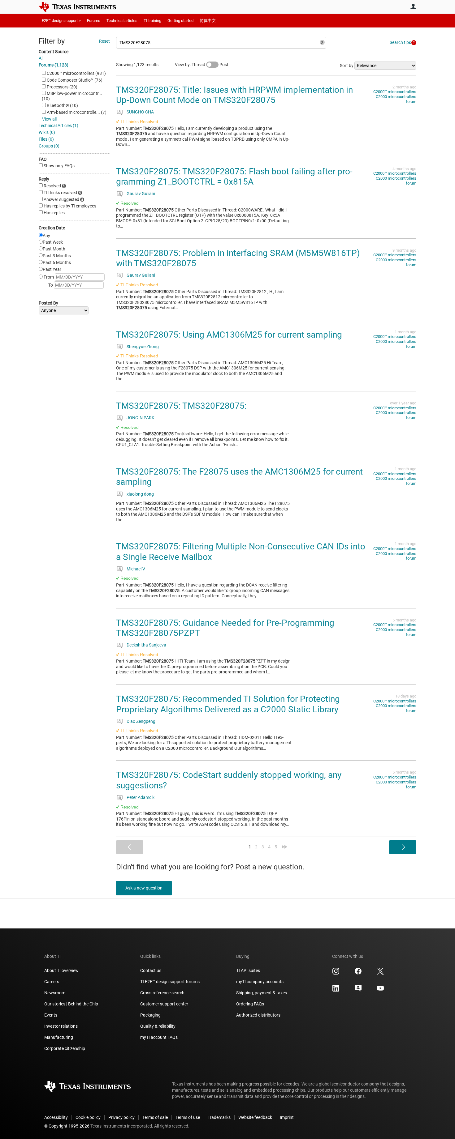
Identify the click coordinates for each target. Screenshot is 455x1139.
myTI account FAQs (159, 1037)
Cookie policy (88, 1117)
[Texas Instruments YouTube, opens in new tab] (380, 990)
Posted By (48, 303)
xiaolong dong (140, 494)
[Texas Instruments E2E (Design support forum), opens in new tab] (358, 990)
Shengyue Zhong (143, 346)
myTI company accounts (260, 981)
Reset (104, 41)
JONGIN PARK (140, 417)
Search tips (400, 42)
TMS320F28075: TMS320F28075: (181, 406)
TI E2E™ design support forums (170, 981)
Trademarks (219, 1117)
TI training (152, 20)
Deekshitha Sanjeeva (146, 644)
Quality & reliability (158, 1026)
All (41, 58)
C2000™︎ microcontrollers (394, 91)
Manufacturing (58, 1037)
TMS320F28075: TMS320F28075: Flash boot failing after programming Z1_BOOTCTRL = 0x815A (234, 176)
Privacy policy (121, 1117)
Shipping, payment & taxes (261, 992)
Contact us (150, 970)
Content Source (53, 51)
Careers (51, 981)
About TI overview (61, 970)
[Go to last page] (284, 847)
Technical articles (121, 20)
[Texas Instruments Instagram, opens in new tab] (336, 973)
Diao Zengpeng (141, 721)
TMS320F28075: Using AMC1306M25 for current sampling (229, 335)
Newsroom (54, 992)
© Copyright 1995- (66, 1126)
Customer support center (164, 1003)
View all (49, 119)
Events (50, 1015)
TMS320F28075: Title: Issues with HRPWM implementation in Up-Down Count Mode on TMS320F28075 (234, 95)
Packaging (150, 1015)
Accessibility (56, 1117)
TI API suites (248, 970)
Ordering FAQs (250, 1003)
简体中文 (208, 20)
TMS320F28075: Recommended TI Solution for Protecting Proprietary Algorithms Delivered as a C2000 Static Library (228, 704)
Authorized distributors (258, 1015)
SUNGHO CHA (140, 111)
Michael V (136, 568)
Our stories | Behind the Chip (71, 1003)
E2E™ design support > (61, 20)
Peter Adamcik (140, 797)
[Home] (82, 7)
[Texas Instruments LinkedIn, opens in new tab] (336, 990)
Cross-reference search (162, 992)
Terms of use (188, 1117)
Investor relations (61, 1026)
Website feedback (255, 1117)
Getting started (180, 20)
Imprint (287, 1117)
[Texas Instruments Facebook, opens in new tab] (358, 973)
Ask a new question (143, 887)
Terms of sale (155, 1117)
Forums (93, 20)
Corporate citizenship (64, 1048)
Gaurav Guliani (141, 193)
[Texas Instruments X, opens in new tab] (380, 973)
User (413, 6)
